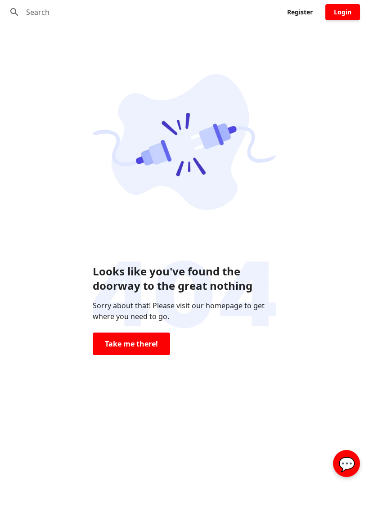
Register (300, 12)
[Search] (14, 12)
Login (342, 12)
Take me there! (131, 344)
